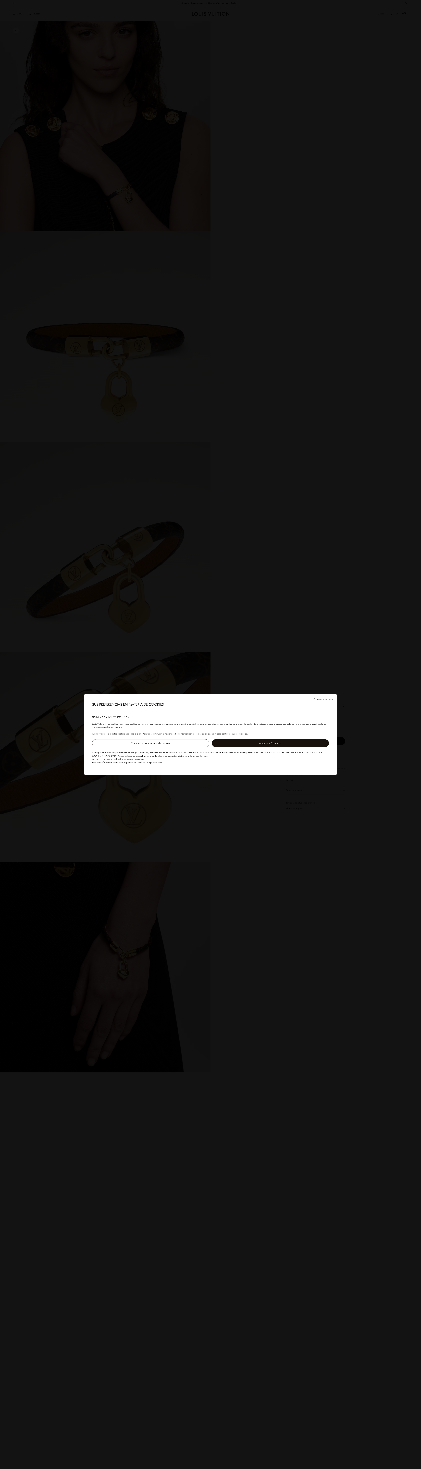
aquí (160, 762)
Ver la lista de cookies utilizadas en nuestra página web (118, 759)
